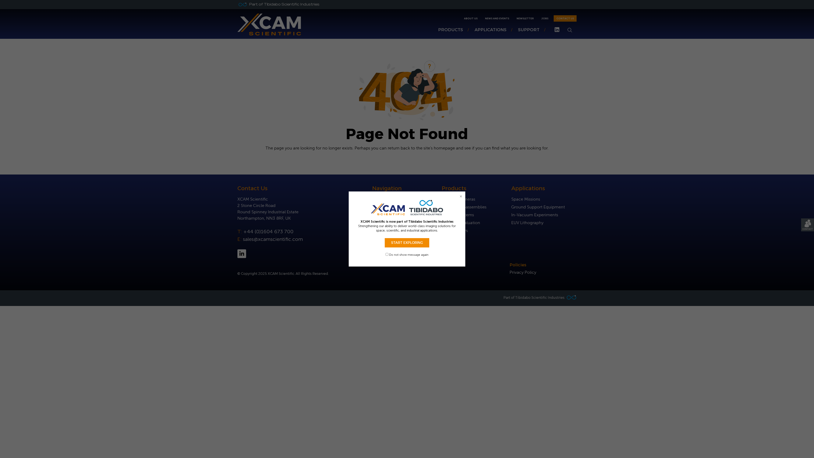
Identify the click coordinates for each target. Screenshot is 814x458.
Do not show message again (408, 255)
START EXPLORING (407, 243)
